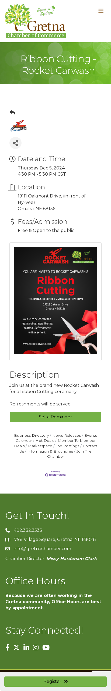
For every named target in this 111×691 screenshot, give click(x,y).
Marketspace (40, 446)
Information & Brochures (50, 451)
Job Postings (67, 446)
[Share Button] (15, 143)
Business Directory (31, 435)
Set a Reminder (55, 416)
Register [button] (52, 681)
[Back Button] (12, 113)
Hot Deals (45, 440)
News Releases (66, 435)
